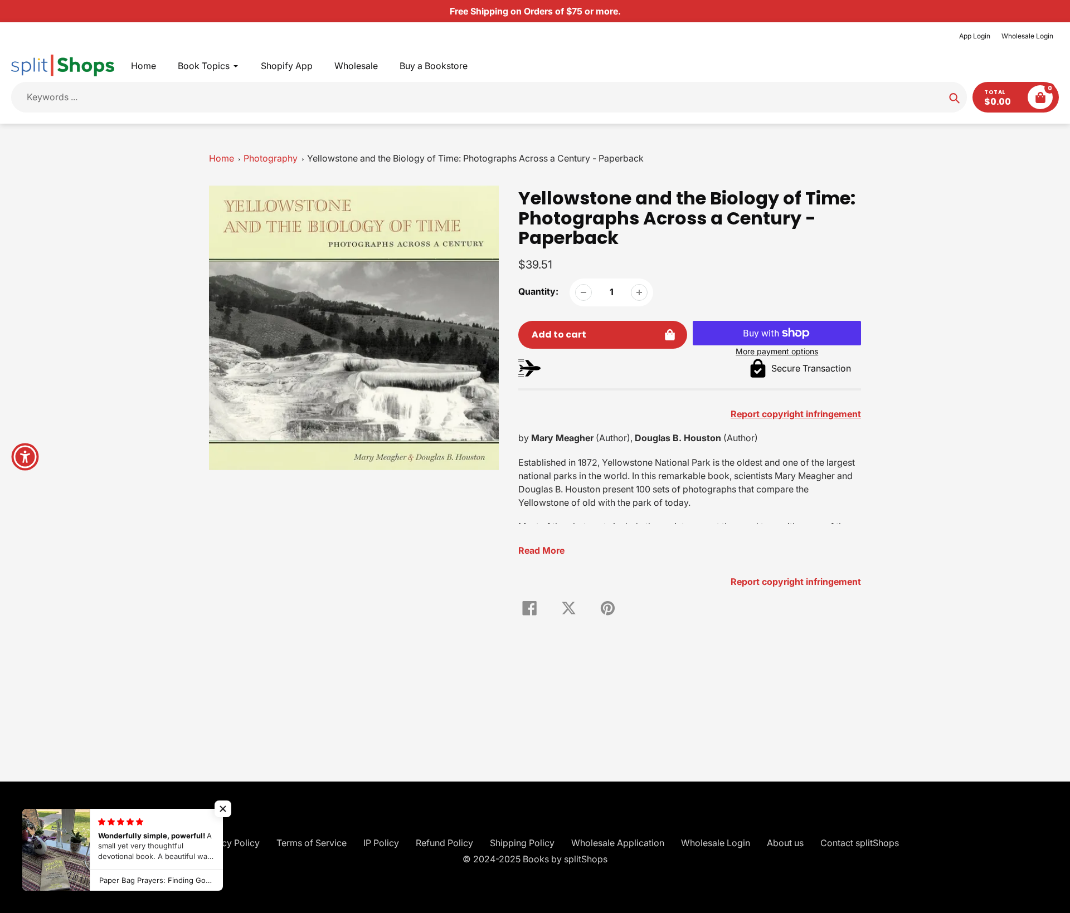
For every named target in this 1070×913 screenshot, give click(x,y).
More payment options (777, 351)
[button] (223, 808)
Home (221, 158)
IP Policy (381, 842)
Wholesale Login (1027, 36)
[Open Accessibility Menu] (25, 457)
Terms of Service (311, 842)
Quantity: (538, 291)
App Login (974, 36)
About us (785, 842)
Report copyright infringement (796, 581)
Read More (541, 550)
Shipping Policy (522, 842)
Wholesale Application (617, 842)
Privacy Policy (230, 842)
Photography (271, 158)
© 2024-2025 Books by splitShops (535, 859)
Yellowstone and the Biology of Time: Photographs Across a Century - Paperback (475, 158)
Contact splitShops (859, 842)
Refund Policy (444, 842)
